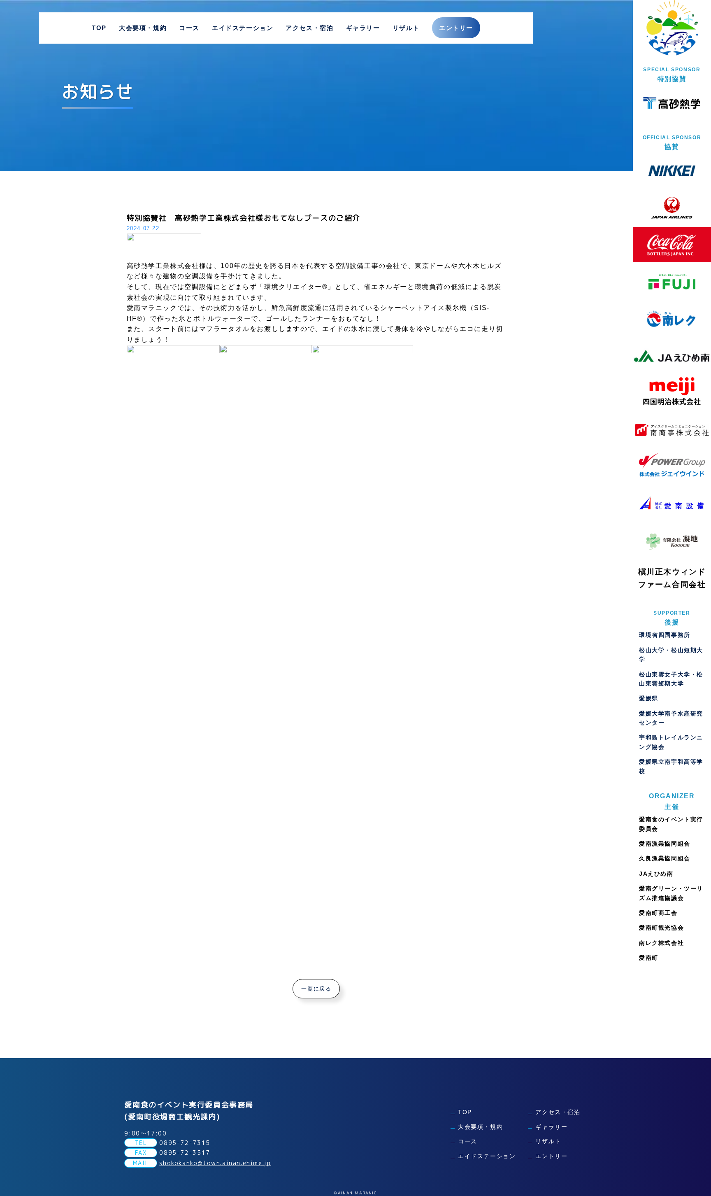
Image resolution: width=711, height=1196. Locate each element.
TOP (99, 27)
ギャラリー (363, 27)
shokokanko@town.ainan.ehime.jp (215, 1163)
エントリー (456, 27)
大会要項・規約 (143, 27)
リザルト (406, 27)
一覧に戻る (316, 989)
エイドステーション (242, 27)
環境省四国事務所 (664, 635)
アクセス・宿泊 (309, 27)
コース (189, 27)
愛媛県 (648, 698)
